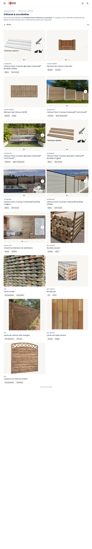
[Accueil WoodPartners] (12, 3)
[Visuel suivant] (42, 45)
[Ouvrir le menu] (4, 3)
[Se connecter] (87, 3)
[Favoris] (82, 3)
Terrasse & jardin (9, 11)
